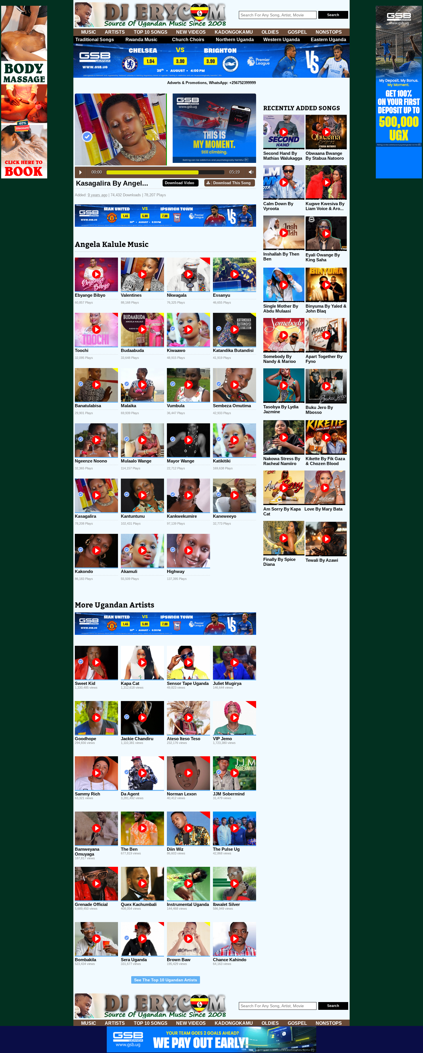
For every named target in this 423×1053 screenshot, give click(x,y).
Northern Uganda (235, 39)
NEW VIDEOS (191, 32)
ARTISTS (115, 32)
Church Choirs (188, 39)
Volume (249, 172)
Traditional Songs (94, 39)
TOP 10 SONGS (150, 32)
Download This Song (232, 183)
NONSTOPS (329, 32)
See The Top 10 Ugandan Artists (165, 980)
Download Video (179, 183)
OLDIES (270, 32)
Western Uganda (281, 39)
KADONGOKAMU (234, 32)
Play (80, 172)
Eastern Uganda (328, 39)
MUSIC (88, 32)
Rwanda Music (141, 39)
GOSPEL (297, 32)
